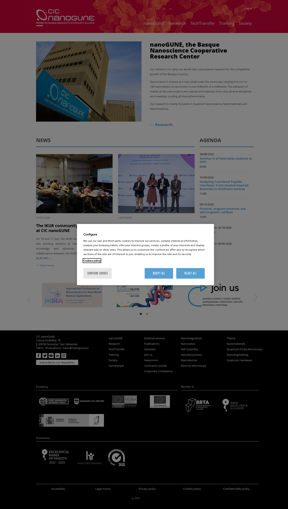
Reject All (190, 273)
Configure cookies (97, 273)
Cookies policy (92, 260)
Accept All (159, 273)
